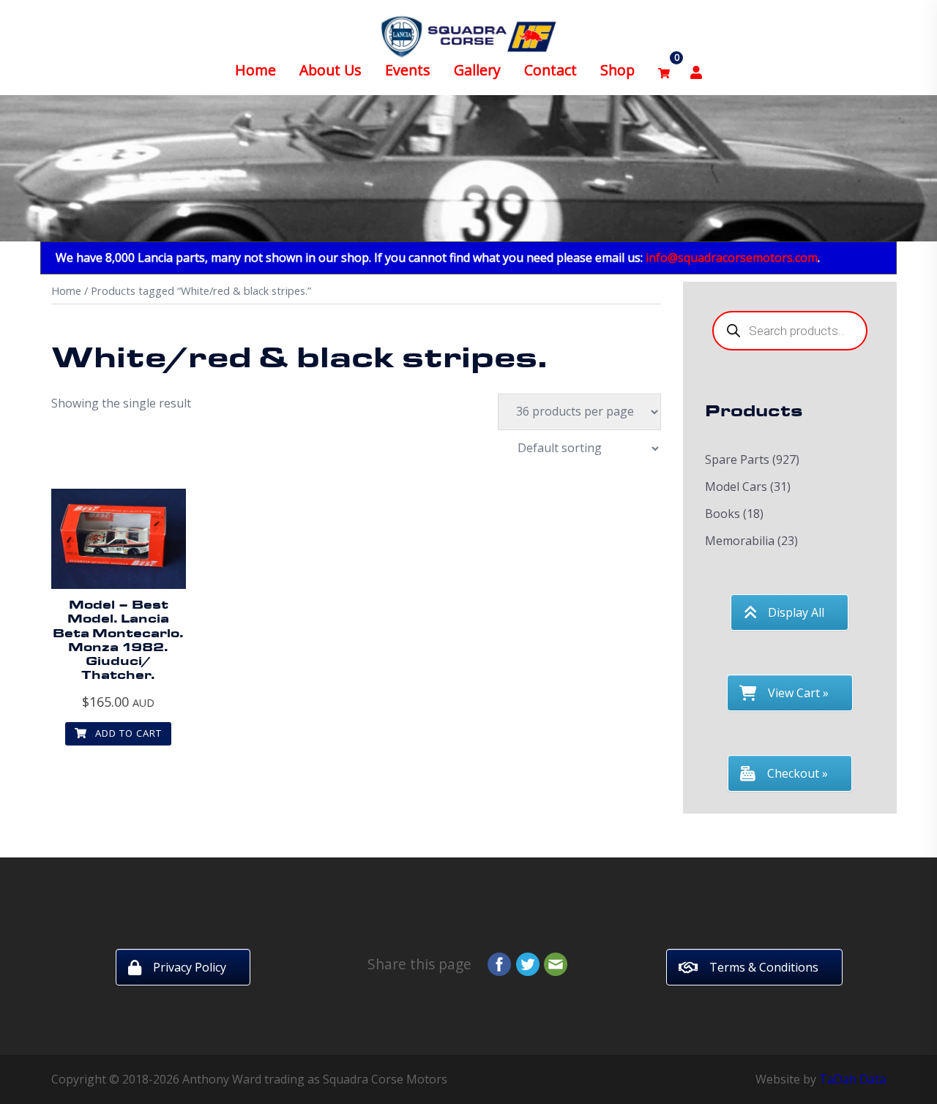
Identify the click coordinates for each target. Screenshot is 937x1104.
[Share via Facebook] (499, 963)
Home (255, 70)
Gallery (477, 70)
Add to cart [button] (127, 733)
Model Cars (736, 486)
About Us (330, 70)
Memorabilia (739, 541)
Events (407, 70)
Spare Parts (737, 459)
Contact (550, 70)
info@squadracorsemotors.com (732, 257)
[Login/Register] (696, 71)
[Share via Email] (555, 963)
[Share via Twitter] (528, 963)
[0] (664, 71)
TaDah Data (852, 1079)
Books (722, 514)
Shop (617, 70)
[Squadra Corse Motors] (468, 35)
